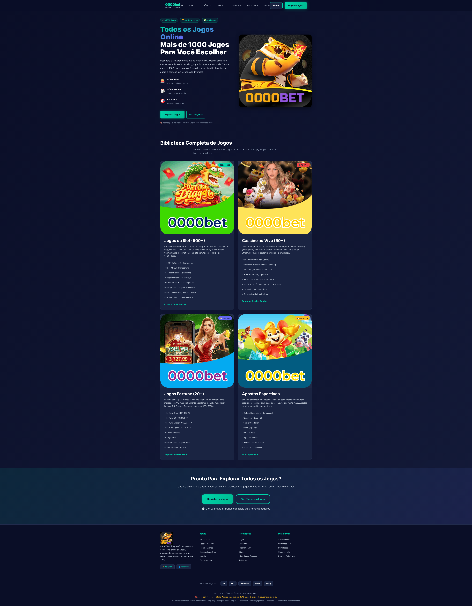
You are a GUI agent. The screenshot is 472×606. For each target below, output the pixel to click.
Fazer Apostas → (250, 454)
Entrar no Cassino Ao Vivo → (256, 301)
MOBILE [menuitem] (236, 5)
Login (241, 539)
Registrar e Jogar (217, 499)
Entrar (276, 5)
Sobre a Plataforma (286, 556)
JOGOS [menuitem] (193, 5)
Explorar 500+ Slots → (175, 304)
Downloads (283, 548)
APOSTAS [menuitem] (252, 5)
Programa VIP (245, 548)
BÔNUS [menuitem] (207, 5)
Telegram (243, 560)
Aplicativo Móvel (285, 539)
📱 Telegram (167, 567)
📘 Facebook (184, 567)
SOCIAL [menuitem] (268, 5)
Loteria (203, 556)
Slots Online (205, 539)
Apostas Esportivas (208, 552)
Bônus (241, 552)
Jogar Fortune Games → (175, 454)
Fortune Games (206, 548)
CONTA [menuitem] (221, 5)
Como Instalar (284, 552)
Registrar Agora (295, 5)
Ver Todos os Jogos (253, 499)
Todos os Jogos (206, 560)
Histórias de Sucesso (248, 556)
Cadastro (243, 544)
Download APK (284, 544)
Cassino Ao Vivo (207, 544)
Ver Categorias (196, 114)
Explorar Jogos (172, 114)
